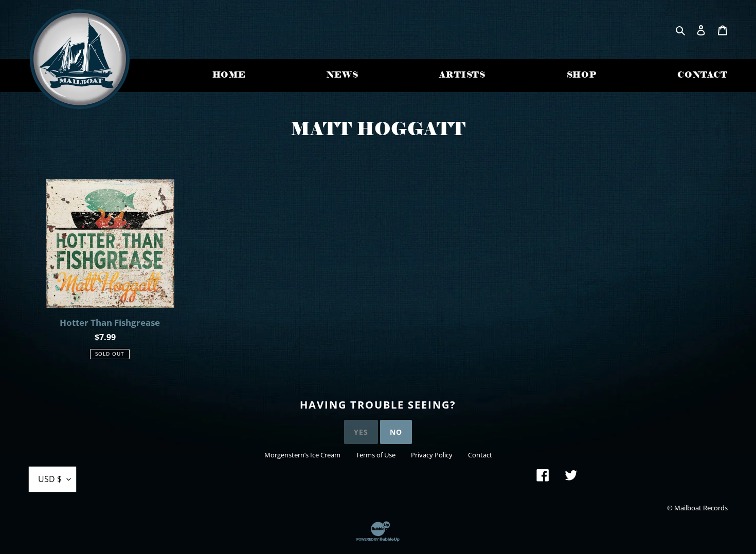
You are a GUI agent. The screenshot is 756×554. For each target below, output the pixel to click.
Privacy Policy (432, 454)
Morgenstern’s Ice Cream (302, 454)
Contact (480, 454)
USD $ (50, 479)
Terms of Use (375, 454)
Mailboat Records (701, 507)
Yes (361, 432)
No (396, 432)
